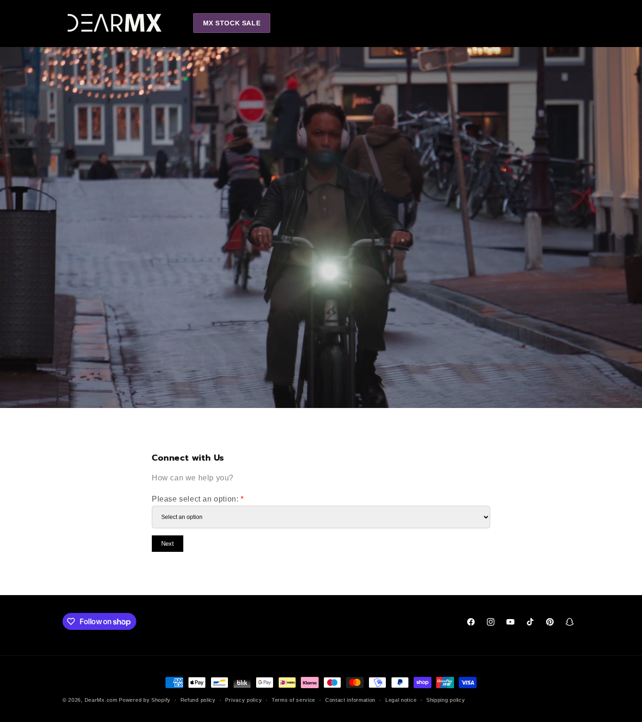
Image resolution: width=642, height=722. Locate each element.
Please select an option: (198, 499)
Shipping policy (445, 700)
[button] (529, 22)
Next (167, 543)
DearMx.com (101, 700)
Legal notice (400, 700)
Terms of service (293, 700)
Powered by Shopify (145, 700)
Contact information (350, 700)
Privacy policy (243, 700)
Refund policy (198, 700)
